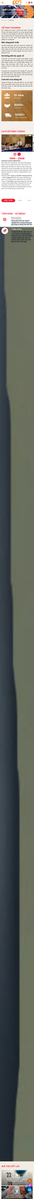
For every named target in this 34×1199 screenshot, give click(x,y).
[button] (19, 154)
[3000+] (7, 105)
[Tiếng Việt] (29, 3)
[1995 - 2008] (17, 143)
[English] (32, 3)
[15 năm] (7, 96)
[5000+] (7, 115)
